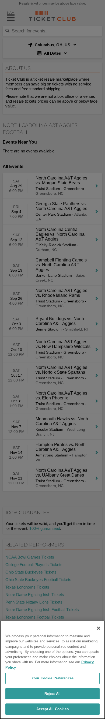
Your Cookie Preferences (53, 678)
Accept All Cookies (52, 709)
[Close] (98, 628)
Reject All (52, 694)
